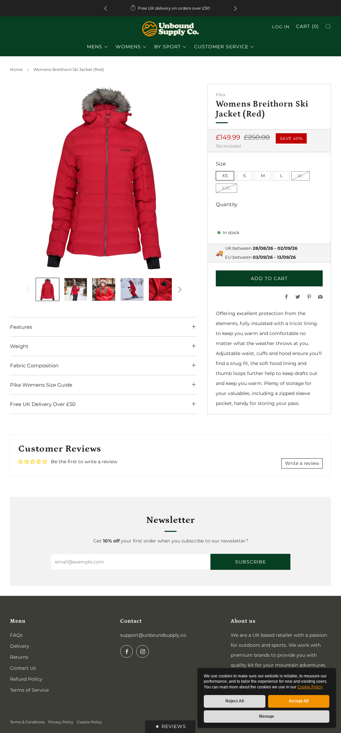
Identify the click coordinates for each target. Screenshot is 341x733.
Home (16, 69)
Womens (128, 47)
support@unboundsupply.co (153, 635)
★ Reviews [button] (170, 726)
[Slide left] (28, 289)
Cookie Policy (309, 687)
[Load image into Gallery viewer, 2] (76, 289)
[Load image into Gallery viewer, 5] (160, 289)
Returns (19, 657)
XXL (226, 187)
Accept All (298, 701)
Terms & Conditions (27, 722)
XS (225, 175)
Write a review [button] (302, 463)
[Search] (328, 26)
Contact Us (23, 668)
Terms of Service (29, 690)
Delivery (19, 646)
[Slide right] (179, 289)
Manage (266, 716)
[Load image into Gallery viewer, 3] (104, 289)
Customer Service (221, 47)
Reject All (234, 701)
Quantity (226, 204)
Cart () (307, 26)
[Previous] (105, 8)
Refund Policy (26, 679)
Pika (220, 94)
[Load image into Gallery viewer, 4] (132, 289)
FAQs (16, 635)
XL (300, 175)
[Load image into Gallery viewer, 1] (47, 289)
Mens (94, 47)
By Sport (167, 47)
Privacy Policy (60, 722)
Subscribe (250, 562)
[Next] (235, 8)
